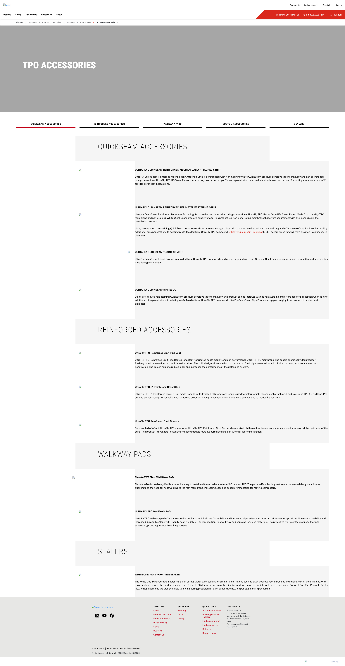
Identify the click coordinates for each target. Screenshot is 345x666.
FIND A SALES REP (315, 15)
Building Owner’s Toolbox (210, 615)
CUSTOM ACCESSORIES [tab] (236, 124)
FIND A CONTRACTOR (289, 15)
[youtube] (104, 615)
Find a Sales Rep (161, 618)
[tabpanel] (172, 227)
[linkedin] (97, 615)
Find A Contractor (162, 614)
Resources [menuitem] (46, 14)
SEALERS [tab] (299, 124)
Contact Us (295, 5)
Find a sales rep (210, 625)
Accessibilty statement (130, 648)
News (156, 610)
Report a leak (209, 633)
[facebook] (111, 615)
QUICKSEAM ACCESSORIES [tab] (46, 124)
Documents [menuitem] (31, 14)
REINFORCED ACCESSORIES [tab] (109, 124)
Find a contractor (211, 621)
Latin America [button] (310, 5)
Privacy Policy (160, 622)
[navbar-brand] (6, 5)
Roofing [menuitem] (7, 14)
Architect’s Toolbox (212, 610)
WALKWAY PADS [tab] (172, 124)
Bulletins (157, 631)
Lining (181, 618)
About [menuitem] (59, 14)
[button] (327, 5)
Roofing (182, 610)
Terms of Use (112, 648)
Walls (180, 614)
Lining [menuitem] (18, 14)
